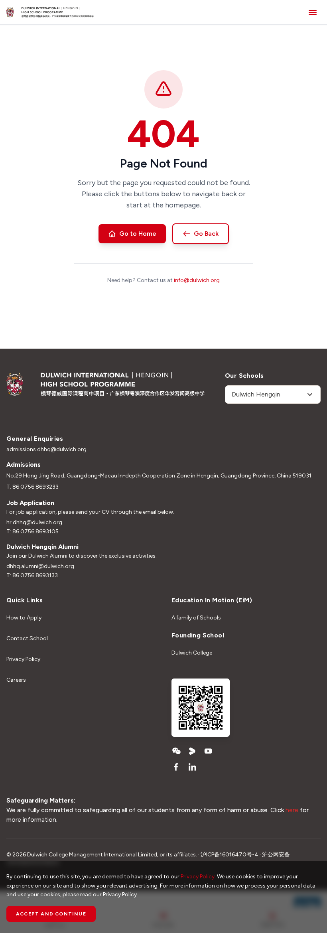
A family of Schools (196, 617)
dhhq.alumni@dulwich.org (40, 566)
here (293, 810)
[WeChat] (176, 751)
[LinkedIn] (192, 767)
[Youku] (192, 751)
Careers (16, 680)
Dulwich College (191, 652)
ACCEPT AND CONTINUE (51, 914)
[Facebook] (176, 767)
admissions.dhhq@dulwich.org (46, 449)
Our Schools (244, 375)
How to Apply (23, 617)
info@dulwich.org (197, 280)
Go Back (206, 233)
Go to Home (137, 233)
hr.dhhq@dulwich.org (34, 522)
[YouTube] (208, 751)
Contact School (27, 638)
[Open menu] (313, 12)
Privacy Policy (23, 659)
